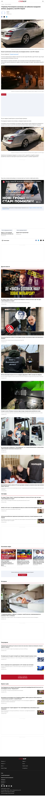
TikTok (7, 208)
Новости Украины (8, 4)
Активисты (3, 779)
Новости (2, 763)
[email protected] (11, 793)
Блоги (23, 763)
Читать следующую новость (22, 230)
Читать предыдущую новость (7, 230)
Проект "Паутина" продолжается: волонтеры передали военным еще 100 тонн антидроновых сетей (23, 561)
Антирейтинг (25, 768)
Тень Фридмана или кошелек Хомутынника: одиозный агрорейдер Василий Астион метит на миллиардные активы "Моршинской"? (22, 688)
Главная (2, 4)
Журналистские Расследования (7, 777)
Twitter (40, 207)
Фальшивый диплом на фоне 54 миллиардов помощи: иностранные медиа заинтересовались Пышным (22, 337)
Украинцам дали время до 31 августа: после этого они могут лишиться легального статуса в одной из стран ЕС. (22, 646)
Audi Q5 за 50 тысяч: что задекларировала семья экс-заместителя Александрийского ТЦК (21, 507)
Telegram (30, 207)
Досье (2, 765)
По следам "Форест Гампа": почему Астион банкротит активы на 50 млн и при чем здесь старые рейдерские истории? (21, 300)
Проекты (2, 761)
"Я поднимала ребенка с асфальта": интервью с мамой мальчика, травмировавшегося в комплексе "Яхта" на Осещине (21, 615)
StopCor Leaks (5, 684)
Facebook (34, 207)
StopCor (8, 11)
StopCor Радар (4, 768)
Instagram (4, 208)
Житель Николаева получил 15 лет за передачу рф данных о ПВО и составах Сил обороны (21, 374)
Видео (23, 761)
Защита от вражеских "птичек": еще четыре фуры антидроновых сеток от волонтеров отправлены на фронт (8, 562)
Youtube (37, 207)
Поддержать (23, 574)
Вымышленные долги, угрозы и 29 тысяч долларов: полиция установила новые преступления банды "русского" (22, 485)
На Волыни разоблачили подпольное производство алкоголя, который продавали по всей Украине (21, 517)
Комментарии (6, 240)
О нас (2, 773)
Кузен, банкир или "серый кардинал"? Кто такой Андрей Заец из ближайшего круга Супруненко (20, 708)
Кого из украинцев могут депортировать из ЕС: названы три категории (17, 665)
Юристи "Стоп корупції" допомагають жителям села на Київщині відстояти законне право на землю (7, 234)
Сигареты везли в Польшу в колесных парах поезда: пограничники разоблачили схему (20, 411)
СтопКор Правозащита (5, 775)
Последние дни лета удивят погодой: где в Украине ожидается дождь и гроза (19, 656)
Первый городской (14, 54)
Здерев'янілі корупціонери (22, 232)
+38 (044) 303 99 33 (22, 678)
